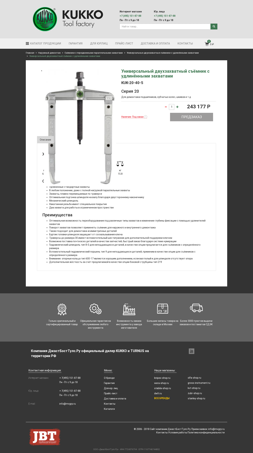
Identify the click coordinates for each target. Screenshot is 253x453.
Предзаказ (191, 117)
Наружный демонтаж (49, 53)
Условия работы (177, 432)
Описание (45, 139)
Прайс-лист (124, 43)
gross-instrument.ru (199, 383)
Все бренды (162, 398)
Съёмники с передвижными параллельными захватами (94, 53)
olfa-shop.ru (194, 377)
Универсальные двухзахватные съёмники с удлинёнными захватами (163, 53)
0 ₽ (212, 44)
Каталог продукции (45, 43)
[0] (207, 45)
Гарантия (76, 43)
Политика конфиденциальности (206, 432)
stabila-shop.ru (162, 388)
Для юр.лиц (99, 43)
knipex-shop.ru (162, 378)
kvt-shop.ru (194, 388)
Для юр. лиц (111, 388)
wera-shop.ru (161, 383)
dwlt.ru (158, 393)
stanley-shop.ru (196, 398)
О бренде (109, 378)
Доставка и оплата (155, 43)
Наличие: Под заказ (133, 116)
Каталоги (109, 409)
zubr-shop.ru (195, 393)
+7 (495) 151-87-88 (130, 15)
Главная (30, 53)
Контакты (185, 43)
